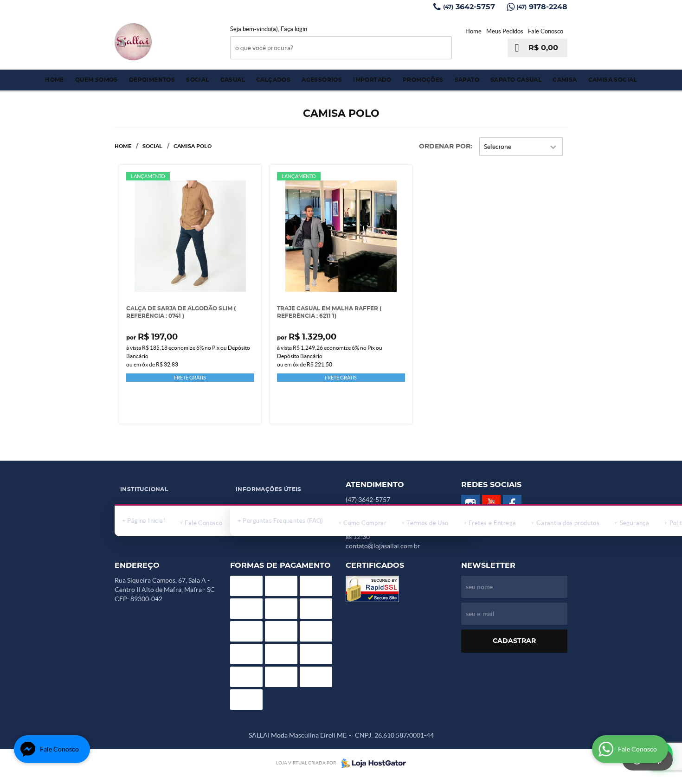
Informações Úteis (269, 489)
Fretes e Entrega (492, 523)
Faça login (294, 29)
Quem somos (96, 80)
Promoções (423, 80)
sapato (467, 80)
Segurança (635, 523)
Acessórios (322, 80)
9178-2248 (541, 7)
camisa (565, 80)
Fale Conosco (545, 31)
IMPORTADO (372, 80)
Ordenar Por (444, 146)
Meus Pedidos (504, 31)
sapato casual (515, 80)
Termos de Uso (427, 523)
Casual (232, 80)
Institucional (144, 489)
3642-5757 (469, 7)
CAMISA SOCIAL (612, 80)
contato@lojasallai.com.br (383, 546)
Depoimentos (152, 80)
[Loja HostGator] (370, 763)
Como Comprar (364, 523)
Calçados (273, 80)
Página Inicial (146, 520)
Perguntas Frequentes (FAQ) (283, 520)
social (197, 80)
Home (473, 31)
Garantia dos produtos (567, 523)
